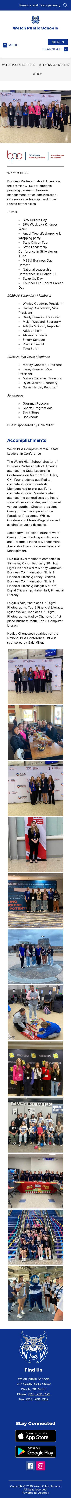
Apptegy (43, 1492)
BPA (39, 73)
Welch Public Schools (18, 64)
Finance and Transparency (39, 5)
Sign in (58, 42)
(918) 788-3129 (39, 1394)
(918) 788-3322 (37, 1399)
